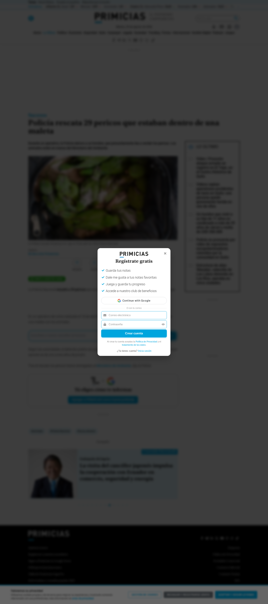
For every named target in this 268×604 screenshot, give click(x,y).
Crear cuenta (134, 333)
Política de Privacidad (146, 341)
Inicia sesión (144, 350)
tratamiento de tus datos (134, 345)
